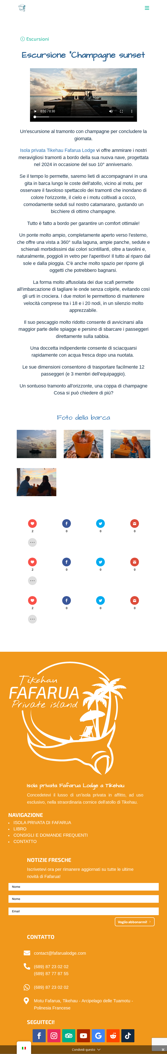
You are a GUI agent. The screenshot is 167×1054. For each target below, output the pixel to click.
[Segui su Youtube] (83, 1035)
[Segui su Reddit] (113, 1035)
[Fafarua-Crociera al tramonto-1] (36, 458)
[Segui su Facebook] (39, 1035)
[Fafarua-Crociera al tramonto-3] (130, 458)
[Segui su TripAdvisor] (68, 1035)
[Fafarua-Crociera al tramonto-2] (83, 458)
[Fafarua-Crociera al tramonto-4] (36, 496)
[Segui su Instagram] (53, 1035)
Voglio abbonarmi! (132, 922)
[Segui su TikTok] (127, 1035)
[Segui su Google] (98, 1035)
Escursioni (37, 39)
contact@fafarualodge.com (60, 953)
